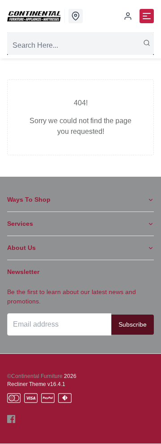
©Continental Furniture (35, 376)
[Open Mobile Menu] (147, 16)
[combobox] (80, 45)
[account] (127, 16)
